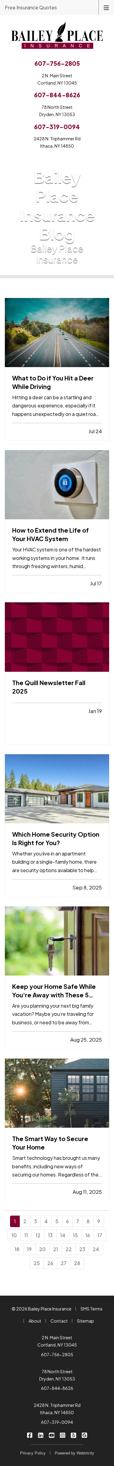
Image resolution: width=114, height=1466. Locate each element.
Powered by (74, 1453)
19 (29, 1249)
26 (50, 1263)
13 (50, 1235)
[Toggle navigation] (106, 7)
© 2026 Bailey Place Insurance (41, 1308)
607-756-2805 (57, 1354)
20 (42, 1249)
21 (55, 1249)
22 (69, 1249)
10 (14, 1235)
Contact (59, 1321)
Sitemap (85, 1321)
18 (17, 1249)
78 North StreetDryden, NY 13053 (57, 110)
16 (87, 1235)
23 (82, 1249)
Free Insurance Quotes (31, 7)
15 (75, 1235)
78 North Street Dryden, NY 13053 (57, 1375)
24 (96, 1249)
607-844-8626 (57, 1388)
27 (64, 1263)
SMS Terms (91, 1308)
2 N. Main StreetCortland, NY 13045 (57, 79)
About (35, 1321)
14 (62, 1235)
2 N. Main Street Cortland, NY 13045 (57, 1341)
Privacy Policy (33, 1453)
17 (100, 1235)
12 (38, 1235)
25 (37, 1263)
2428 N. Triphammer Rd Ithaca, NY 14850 (57, 1408)
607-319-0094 (57, 1422)
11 (26, 1235)
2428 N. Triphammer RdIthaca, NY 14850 (57, 142)
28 (77, 1263)
